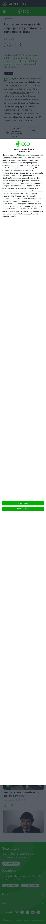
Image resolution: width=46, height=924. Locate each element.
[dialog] (23, 462)
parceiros (23, 155)
